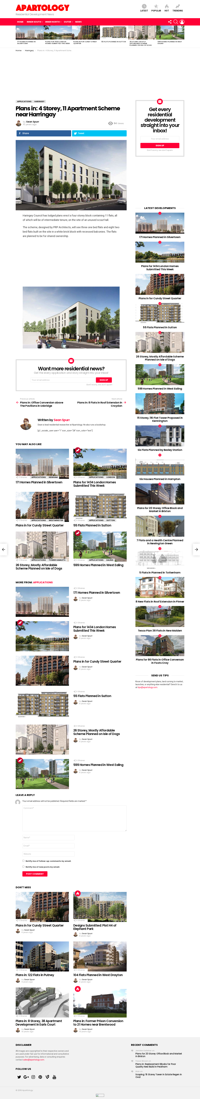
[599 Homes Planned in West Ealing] (170, 33)
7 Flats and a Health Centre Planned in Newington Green (160, 541)
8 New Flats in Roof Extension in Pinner (160, 601)
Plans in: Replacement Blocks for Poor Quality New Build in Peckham (155, 1065)
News (78, 21)
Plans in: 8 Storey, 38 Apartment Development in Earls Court (39, 1023)
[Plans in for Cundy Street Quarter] (86, 33)
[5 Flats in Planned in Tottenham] (159, 558)
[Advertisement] (100, 73)
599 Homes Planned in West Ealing (170, 42)
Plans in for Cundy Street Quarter (85, 42)
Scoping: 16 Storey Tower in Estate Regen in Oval (158, 1076)
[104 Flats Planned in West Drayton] (100, 956)
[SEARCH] (175, 22)
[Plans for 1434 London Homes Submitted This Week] (58, 33)
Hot (167, 11)
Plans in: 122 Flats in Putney (35, 975)
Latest (144, 11)
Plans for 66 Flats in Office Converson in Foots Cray (160, 661)
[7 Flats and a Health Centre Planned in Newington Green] (159, 526)
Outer (67, 21)
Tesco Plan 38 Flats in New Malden (160, 630)
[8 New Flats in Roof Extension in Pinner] (159, 587)
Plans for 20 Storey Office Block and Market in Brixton (160, 509)
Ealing (109, 560)
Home (20, 21)
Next (182, 37)
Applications (38, 477)
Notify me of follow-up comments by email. (48, 861)
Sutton (110, 520)
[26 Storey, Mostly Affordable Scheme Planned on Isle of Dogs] (142, 33)
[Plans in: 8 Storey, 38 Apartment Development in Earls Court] (42, 1002)
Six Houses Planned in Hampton (159, 479)
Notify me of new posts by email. (43, 867)
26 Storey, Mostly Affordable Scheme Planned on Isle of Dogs (141, 43)
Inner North (52, 21)
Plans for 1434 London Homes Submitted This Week (57, 42)
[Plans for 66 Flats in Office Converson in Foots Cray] (159, 645)
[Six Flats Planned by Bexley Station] (159, 435)
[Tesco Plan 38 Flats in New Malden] (159, 616)
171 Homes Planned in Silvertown (26, 42)
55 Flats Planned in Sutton (113, 41)
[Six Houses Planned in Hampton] (159, 464)
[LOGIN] (182, 22)
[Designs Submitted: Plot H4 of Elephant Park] (100, 907)
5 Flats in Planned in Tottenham (159, 572)
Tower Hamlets (57, 560)
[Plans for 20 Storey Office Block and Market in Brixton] (159, 493)
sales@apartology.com (33, 1060)
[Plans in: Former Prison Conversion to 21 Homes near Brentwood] (100, 1002)
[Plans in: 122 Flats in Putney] (42, 956)
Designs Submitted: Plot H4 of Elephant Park (94, 927)
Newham (53, 477)
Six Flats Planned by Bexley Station (160, 450)
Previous (17, 37)
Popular (156, 11)
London (110, 477)
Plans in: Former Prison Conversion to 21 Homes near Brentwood (98, 1023)
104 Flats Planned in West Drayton (98, 975)
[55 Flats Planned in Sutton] (114, 33)
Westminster (56, 520)
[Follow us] (169, 22)
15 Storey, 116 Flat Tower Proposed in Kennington (160, 419)
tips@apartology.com (147, 687)
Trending (177, 11)
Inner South (34, 21)
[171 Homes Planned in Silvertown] (30, 33)
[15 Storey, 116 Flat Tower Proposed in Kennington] (159, 403)
